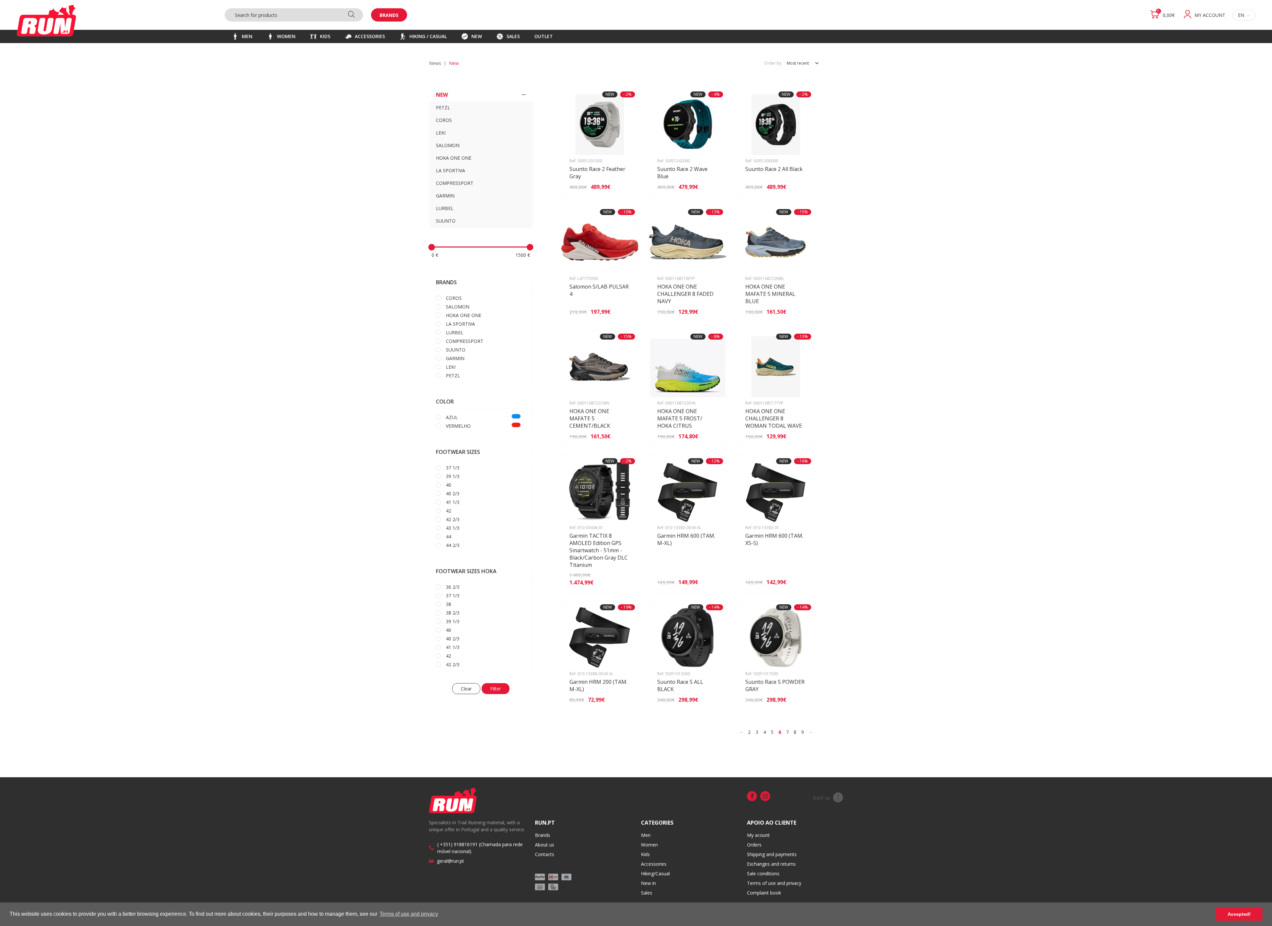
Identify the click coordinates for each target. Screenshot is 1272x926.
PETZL (443, 107)
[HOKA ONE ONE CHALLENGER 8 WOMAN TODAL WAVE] (800, 436)
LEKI (441, 133)
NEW (442, 94)
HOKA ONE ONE (453, 158)
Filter (495, 688)
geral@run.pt (450, 861)
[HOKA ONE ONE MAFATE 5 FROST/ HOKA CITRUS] (712, 436)
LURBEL (444, 208)
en (1241, 15)
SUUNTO (445, 221)
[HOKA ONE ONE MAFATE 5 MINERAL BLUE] (800, 312)
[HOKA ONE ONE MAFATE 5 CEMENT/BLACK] (624, 436)
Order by (772, 63)
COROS (444, 120)
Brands (389, 15)
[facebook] (752, 796)
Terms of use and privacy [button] (409, 914)
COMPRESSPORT (454, 183)
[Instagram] (765, 796)
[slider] (431, 247)
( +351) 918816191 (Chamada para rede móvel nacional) (480, 847)
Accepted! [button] (1239, 914)
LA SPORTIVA (450, 170)
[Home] (46, 20)
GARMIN (445, 195)
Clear (466, 688)
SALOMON (447, 145)
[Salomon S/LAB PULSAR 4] (624, 312)
